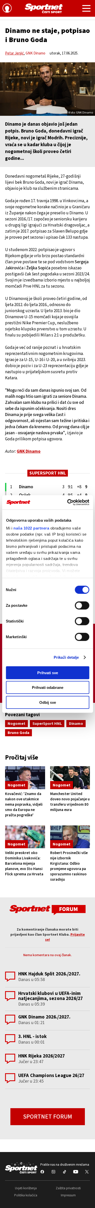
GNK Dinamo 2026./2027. (44, 1017)
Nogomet (16, 723)
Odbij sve (47, 702)
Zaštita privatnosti (68, 1188)
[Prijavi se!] (7, 8)
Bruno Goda (18, 732)
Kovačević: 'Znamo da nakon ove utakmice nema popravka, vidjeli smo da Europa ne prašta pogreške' (24, 804)
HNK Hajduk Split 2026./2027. (49, 974)
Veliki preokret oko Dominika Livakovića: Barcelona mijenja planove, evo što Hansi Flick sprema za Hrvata (24, 863)
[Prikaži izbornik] (86, 9)
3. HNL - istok (32, 1036)
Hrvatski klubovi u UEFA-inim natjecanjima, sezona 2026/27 (50, 996)
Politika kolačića (25, 1195)
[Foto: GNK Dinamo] (47, 89)
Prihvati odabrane (47, 687)
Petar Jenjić (14, 53)
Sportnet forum (47, 1116)
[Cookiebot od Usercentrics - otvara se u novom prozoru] (67, 502)
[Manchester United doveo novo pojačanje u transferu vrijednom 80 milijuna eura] (70, 777)
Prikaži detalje (66, 657)
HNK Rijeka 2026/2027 (41, 1056)
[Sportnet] (44, 8)
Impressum (68, 1195)
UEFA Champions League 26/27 (51, 1075)
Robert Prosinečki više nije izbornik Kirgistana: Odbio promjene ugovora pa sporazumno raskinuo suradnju (69, 866)
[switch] (82, 605)
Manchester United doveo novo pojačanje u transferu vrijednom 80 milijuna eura (70, 802)
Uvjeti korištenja (26, 1188)
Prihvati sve (47, 672)
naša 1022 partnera (31, 528)
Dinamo (76, 723)
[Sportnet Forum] (48, 909)
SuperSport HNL (47, 723)
